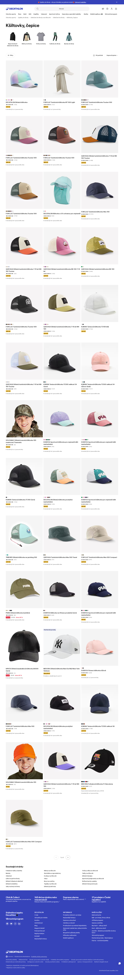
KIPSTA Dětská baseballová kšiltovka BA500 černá (22, 670)
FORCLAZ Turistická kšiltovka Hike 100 (95, 212)
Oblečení (9, 876)
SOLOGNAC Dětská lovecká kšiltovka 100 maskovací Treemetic (21, 441)
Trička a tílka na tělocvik (90, 870)
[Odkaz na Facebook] (7, 923)
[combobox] (112, 55)
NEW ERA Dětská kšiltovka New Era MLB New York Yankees (61, 670)
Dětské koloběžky (12, 884)
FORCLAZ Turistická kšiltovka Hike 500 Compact (99, 557)
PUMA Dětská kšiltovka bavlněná (18, 613)
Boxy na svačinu (49, 881)
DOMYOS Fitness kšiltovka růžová (93, 670)
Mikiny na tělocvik (50, 870)
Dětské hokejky (87, 876)
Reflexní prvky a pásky (89, 881)
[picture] (24, 79)
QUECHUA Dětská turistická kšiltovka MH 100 (97, 269)
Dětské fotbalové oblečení (14, 881)
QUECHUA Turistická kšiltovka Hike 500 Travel (60, 557)
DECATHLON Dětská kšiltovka (16, 102)
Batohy (8, 873)
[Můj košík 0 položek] (116, 9)
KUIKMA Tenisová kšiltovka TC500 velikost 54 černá (60, 385)
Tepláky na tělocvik (50, 884)
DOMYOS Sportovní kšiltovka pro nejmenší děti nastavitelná (60, 443)
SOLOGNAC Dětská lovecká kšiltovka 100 (21, 782)
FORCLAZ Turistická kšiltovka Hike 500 (20, 726)
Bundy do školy (69, 44)
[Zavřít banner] (116, 2)
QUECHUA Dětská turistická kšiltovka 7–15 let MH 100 (61, 328)
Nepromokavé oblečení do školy (12, 44)
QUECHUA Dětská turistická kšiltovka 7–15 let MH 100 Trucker (99, 157)
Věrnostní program (111, 14)
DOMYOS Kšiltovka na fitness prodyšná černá (60, 613)
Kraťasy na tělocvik (50, 876)
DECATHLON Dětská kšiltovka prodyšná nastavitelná (58, 501)
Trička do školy (41, 44)
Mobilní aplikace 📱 (96, 14)
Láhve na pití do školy (13, 878)
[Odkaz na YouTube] (11, 923)
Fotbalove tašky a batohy (14, 870)
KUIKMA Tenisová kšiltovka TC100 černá (20, 500)
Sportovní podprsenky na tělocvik (93, 878)
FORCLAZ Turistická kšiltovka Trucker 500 (96, 102)
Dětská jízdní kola (50, 886)
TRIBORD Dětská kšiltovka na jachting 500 (21, 557)
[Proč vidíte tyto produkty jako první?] (94, 55)
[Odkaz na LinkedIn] (19, 923)
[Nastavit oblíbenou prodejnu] (103, 9)
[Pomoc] (107, 9)
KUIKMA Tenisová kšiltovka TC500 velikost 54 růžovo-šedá (98, 385)
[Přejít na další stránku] (68, 857)
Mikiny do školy (27, 44)
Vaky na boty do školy (13, 886)
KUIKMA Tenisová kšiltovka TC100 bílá (95, 327)
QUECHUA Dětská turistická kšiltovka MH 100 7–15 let (61, 270)
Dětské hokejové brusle (89, 884)
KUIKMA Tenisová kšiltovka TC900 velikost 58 (97, 726)
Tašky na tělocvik (87, 873)
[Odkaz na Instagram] (15, 923)
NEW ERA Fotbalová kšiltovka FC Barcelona (97, 784)
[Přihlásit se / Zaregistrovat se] (111, 9)
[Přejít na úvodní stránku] (14, 8)
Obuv (45, 878)
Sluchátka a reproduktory (52, 873)
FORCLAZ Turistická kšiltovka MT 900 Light (59, 102)
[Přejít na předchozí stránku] (56, 857)
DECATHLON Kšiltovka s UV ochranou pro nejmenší (61, 213)
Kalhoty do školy (55, 44)
